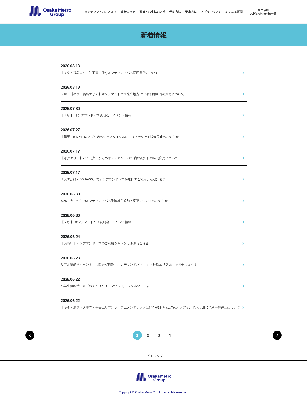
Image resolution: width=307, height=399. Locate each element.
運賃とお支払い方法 (152, 11)
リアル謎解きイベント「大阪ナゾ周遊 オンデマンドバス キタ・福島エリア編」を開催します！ (129, 264)
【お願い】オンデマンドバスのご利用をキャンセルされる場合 (105, 243)
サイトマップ (153, 355)
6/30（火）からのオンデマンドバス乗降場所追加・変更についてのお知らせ (114, 200)
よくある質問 (234, 11)
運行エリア (128, 11)
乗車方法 (191, 11)
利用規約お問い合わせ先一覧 (263, 11)
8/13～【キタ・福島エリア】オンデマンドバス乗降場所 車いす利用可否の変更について (122, 94)
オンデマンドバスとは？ (101, 11)
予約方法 (175, 11)
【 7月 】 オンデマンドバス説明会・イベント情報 (96, 222)
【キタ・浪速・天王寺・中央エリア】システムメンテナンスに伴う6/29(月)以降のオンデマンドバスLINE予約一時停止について (150, 307)
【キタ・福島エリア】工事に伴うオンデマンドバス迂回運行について (109, 73)
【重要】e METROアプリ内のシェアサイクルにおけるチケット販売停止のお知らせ (120, 136)
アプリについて (211, 11)
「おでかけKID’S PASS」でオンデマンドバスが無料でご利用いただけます (113, 179)
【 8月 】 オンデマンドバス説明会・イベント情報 (96, 115)
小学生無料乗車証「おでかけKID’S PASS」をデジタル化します (105, 286)
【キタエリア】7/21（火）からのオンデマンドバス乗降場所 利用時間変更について (119, 158)
